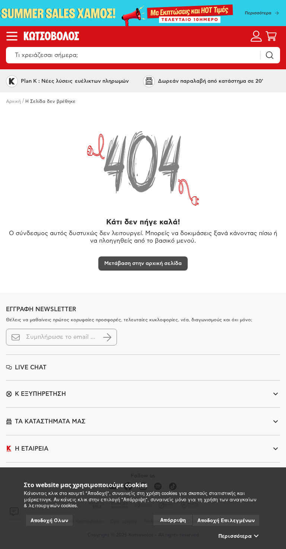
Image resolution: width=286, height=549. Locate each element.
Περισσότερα (235, 536)
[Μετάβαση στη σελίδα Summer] (143, 13)
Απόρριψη (173, 519)
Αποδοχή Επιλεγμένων (226, 520)
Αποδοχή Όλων (49, 520)
